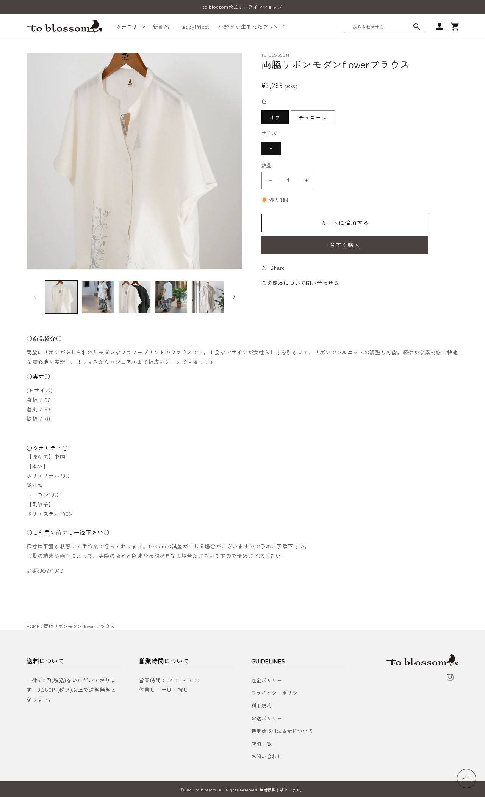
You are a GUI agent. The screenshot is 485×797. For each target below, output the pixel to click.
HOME (33, 626)
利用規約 (261, 705)
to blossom (206, 789)
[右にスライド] (234, 297)
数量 (266, 165)
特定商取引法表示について (282, 730)
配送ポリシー (266, 718)
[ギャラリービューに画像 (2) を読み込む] (97, 297)
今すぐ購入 (345, 245)
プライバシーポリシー (277, 692)
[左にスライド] (35, 297)
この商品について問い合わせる (300, 283)
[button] (129, 27)
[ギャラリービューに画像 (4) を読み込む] (171, 297)
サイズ (269, 133)
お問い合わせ (266, 756)
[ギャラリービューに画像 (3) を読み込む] (134, 297)
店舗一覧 (261, 743)
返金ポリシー (266, 680)
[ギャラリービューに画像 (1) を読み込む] (61, 297)
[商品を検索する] (416, 26)
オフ (275, 117)
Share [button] (277, 267)
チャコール (313, 117)
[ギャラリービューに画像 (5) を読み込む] (207, 297)
